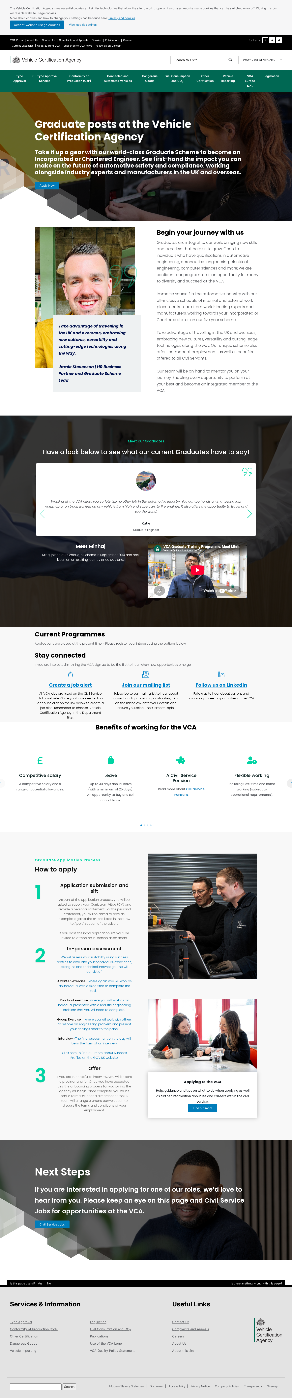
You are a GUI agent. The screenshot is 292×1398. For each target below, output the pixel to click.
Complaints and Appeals (73, 40)
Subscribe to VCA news (78, 45)
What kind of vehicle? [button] (259, 60)
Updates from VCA (48, 45)
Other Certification (205, 78)
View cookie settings (83, 24)
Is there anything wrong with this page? (256, 1283)
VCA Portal (16, 40)
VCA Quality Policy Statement (112, 1351)
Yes (40, 1283)
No (49, 1283)
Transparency (253, 1386)
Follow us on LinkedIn (108, 45)
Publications (112, 40)
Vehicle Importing (228, 78)
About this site (183, 1351)
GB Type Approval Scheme (44, 78)
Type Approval (19, 78)
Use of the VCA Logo (106, 1343)
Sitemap (272, 1386)
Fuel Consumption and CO (177, 78)
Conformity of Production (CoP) (79, 78)
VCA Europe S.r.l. (250, 80)
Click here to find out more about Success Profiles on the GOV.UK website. (94, 1055)
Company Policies (227, 1386)
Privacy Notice (200, 1386)
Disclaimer (156, 1386)
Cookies (97, 40)
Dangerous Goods (150, 78)
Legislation (271, 76)
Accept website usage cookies (37, 25)
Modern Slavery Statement (127, 1386)
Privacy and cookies (121, 18)
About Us (32, 40)
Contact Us (48, 40)
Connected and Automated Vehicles (118, 78)
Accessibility (177, 1386)
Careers (127, 40)
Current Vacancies (23, 45)
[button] (141, 825)
